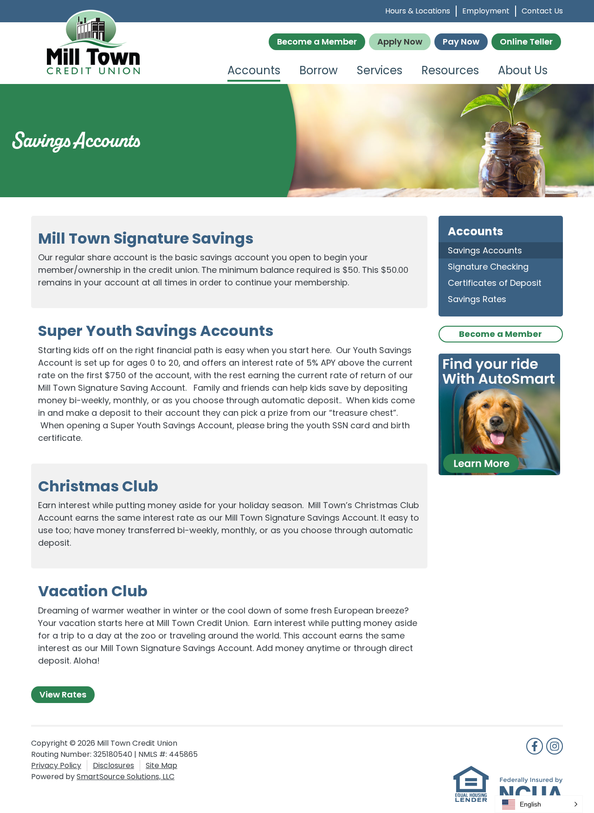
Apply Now (399, 41)
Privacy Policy (56, 765)
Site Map (161, 765)
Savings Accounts (485, 250)
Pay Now (461, 41)
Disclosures (113, 765)
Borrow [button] (318, 70)
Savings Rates (477, 299)
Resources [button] (450, 70)
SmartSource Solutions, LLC (125, 776)
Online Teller (526, 41)
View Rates (62, 694)
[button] (538, 804)
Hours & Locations (417, 11)
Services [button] (379, 70)
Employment (486, 11)
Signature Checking (488, 266)
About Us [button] (523, 70)
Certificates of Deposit (495, 283)
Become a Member (317, 41)
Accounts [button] (253, 70)
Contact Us (542, 11)
